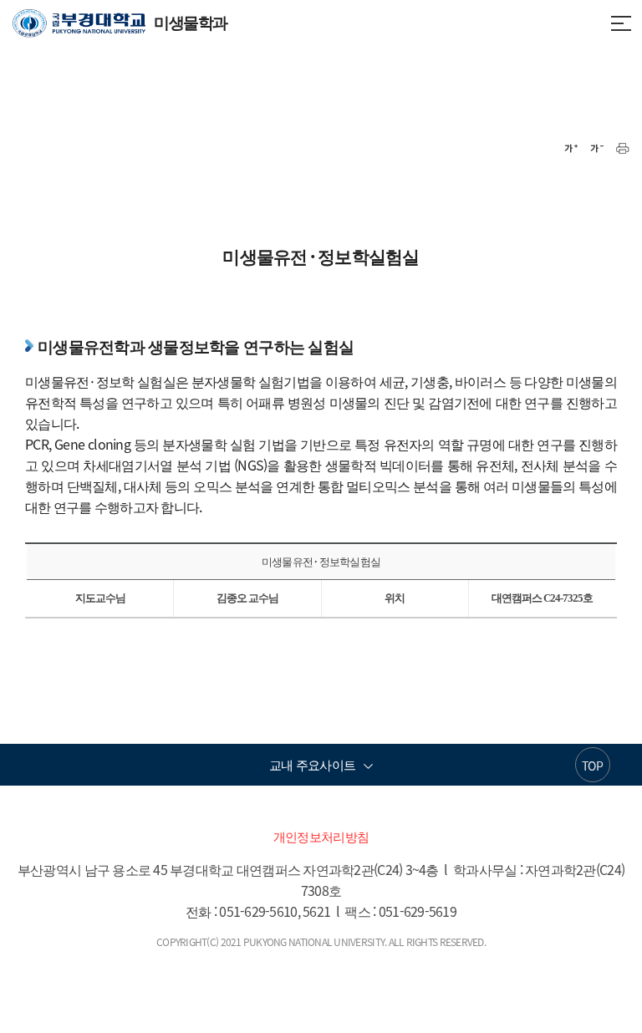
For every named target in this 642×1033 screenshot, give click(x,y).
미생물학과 (120, 21)
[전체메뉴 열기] (621, 21)
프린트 (623, 149)
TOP (592, 765)
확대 (571, 149)
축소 (597, 149)
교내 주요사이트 (312, 765)
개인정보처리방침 (321, 836)
